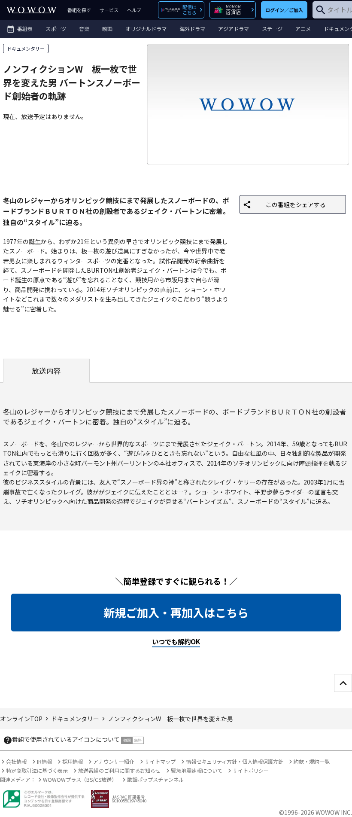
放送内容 (46, 371)
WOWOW (31, 10)
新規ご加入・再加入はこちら (176, 612)
